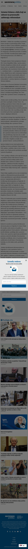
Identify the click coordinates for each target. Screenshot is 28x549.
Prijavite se (14, 286)
